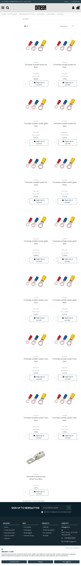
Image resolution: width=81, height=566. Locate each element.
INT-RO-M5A (64, 370)
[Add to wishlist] (32, 59)
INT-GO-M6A (64, 253)
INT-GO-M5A (36, 135)
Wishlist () (76, 1)
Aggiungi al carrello (40, 83)
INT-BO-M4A (64, 135)
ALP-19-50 (36, 485)
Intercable (36, 73)
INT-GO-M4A (36, 253)
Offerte (46, 527)
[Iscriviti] (68, 507)
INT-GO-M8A (64, 312)
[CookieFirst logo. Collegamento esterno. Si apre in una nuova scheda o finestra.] (2, 549)
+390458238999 (70, 538)
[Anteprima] (39, 59)
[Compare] (35, 59)
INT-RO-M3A (35, 312)
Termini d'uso (29, 535)
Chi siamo (27, 527)
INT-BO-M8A (35, 76)
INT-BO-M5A (35, 194)
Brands (46, 535)
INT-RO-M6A (64, 429)
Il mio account (9, 530)
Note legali (28, 533)
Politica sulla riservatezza (72, 548)
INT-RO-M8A (35, 429)
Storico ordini (9, 535)
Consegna (27, 530)
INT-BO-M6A (64, 76)
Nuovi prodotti (48, 530)
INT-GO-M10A (64, 194)
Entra (6, 527)
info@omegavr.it (70, 541)
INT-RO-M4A (35, 370)
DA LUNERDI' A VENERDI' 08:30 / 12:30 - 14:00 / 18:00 (15, 1)
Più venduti (47, 533)
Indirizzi (7, 538)
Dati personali (9, 533)
